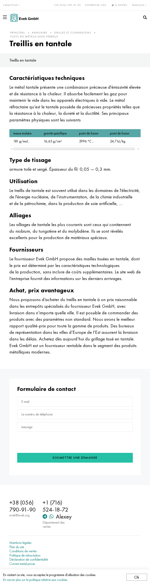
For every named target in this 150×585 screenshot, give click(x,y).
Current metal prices (22, 564)
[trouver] (145, 17)
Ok (136, 577)
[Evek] (24, 17)
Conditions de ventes (23, 551)
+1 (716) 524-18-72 (55, 506)
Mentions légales (20, 543)
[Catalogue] (5, 17)
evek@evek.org (96, 5)
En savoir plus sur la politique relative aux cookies (35, 579)
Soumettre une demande (75, 458)
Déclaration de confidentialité (28, 559)
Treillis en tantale (22, 60)
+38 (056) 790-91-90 (67, 5)
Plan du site (16, 547)
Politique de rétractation (24, 555)
